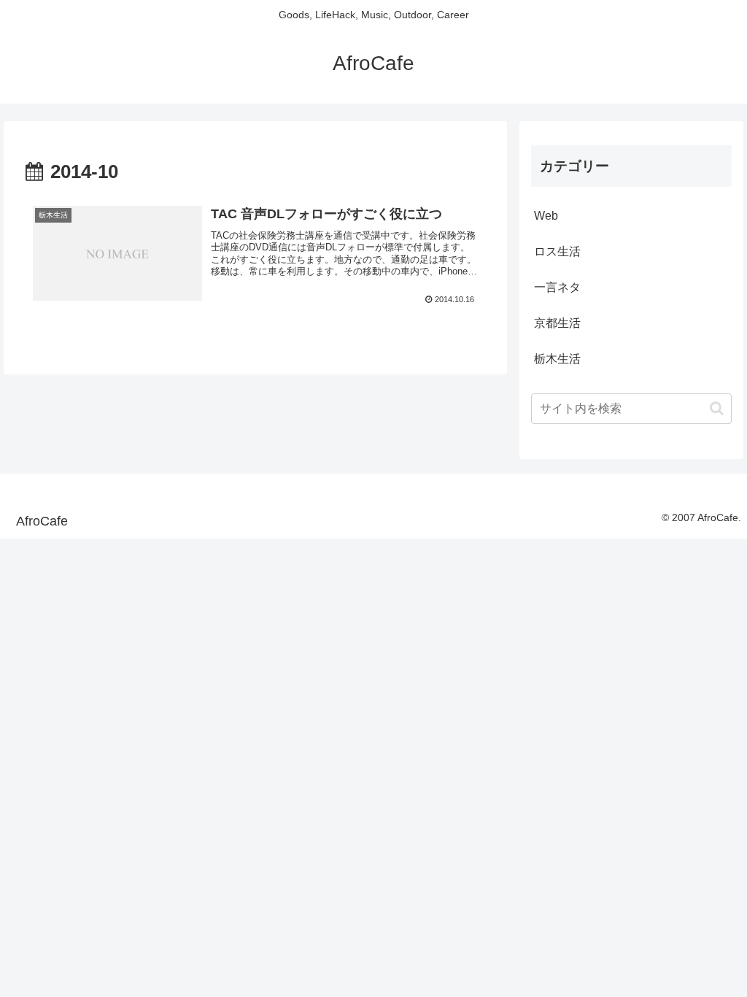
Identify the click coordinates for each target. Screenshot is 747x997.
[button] (716, 408)
